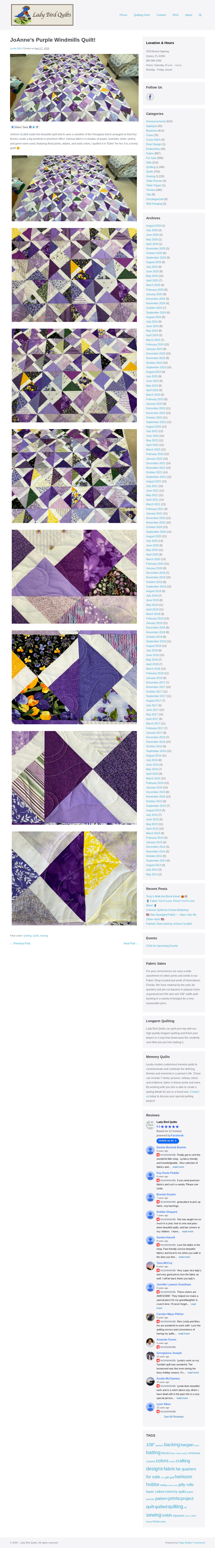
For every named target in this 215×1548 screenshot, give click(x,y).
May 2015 (152, 824)
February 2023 (155, 399)
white (163, 1521)
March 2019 (153, 614)
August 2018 (153, 645)
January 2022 (154, 458)
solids (167, 1515)
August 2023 (153, 371)
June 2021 (152, 490)
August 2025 (153, 262)
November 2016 (155, 741)
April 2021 (152, 499)
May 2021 (152, 495)
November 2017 (155, 687)
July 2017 (152, 705)
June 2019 (152, 600)
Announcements (156, 121)
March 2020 (153, 559)
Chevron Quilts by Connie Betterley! (167, 910)
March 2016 (153, 778)
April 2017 (152, 719)
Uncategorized (155, 199)
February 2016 (155, 783)
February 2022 (155, 454)
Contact (161, 15)
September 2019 (156, 586)
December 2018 (155, 627)
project (187, 1498)
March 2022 (153, 449)
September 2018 (156, 641)
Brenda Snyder (166, 1194)
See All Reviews (174, 1416)
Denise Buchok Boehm (171, 1147)
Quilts (36, 935)
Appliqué (151, 126)
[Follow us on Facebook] (150, 97)
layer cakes (155, 1491)
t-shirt (193, 1515)
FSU (162, 1478)
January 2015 (154, 842)
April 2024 (152, 335)
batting (153, 1452)
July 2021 (152, 486)
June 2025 (152, 271)
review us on (166, 1140)
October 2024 (154, 307)
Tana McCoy (164, 1263)
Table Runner (154, 180)
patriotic (150, 1499)
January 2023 (154, 403)
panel (190, 1492)
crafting (183, 1460)
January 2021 (154, 513)
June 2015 (152, 819)
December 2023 (155, 353)
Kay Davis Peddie (168, 1173)
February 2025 (155, 289)
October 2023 (154, 362)
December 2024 (155, 298)
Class (149, 135)
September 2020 (156, 531)
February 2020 (155, 563)
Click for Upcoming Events (162, 945)
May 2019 (152, 604)
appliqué (159, 1445)
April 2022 (152, 445)
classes (150, 1461)
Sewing (44, 935)
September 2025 (156, 257)
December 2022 (155, 408)
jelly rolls (186, 1484)
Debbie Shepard (167, 1211)
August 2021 (153, 481)
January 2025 (154, 294)
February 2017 (155, 728)
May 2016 (152, 769)
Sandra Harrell (166, 1237)
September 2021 (156, 476)
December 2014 (155, 846)
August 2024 (153, 317)
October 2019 (154, 582)
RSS (175, 15)
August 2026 (153, 225)
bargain (187, 1444)
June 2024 (152, 326)
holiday (164, 1485)
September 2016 (156, 751)
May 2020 (152, 550)
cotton (172, 1461)
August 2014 (153, 865)
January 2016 (154, 787)
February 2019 (155, 618)
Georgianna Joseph (169, 1353)
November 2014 (155, 851)
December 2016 (155, 737)
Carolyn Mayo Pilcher (170, 1314)
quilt (150, 1506)
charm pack (181, 1453)
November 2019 (155, 577)
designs (154, 1468)
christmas (194, 1453)
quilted (161, 1506)
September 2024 (156, 312)
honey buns (173, 1485)
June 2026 (152, 234)
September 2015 (156, 805)
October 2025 (154, 253)
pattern (161, 1498)
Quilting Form (142, 15)
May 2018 (152, 659)
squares (178, 1515)
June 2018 (152, 655)
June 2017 (152, 709)
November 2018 (155, 632)
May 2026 (152, 239)
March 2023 (153, 394)
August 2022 (153, 426)
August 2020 (153, 536)
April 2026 (152, 244)
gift (167, 1477)
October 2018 (154, 636)
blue (172, 1453)
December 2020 (155, 518)
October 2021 (154, 472)
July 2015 (152, 814)
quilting (175, 1506)
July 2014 (152, 869)
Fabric (150, 153)
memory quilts (175, 1491)
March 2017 (153, 723)
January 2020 (154, 568)
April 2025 (152, 280)
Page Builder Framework (192, 1542)
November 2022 (155, 413)
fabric (169, 1468)
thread (149, 1522)
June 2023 (152, 381)
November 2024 (155, 303)
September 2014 (156, 860)
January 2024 (154, 349)
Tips (148, 194)
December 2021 (155, 463)
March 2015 (153, 833)
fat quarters (186, 1469)
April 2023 (152, 390)
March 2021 (153, 504)
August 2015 (153, 810)
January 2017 (154, 732)
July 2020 (152, 540)
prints (174, 1498)
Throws (150, 190)
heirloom (183, 1476)
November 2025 (155, 248)
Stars (187, 1516)
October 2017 (154, 691)
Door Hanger (154, 144)
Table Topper (154, 185)
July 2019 (152, 595)
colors (162, 1460)
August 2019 (153, 591)
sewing (153, 1515)
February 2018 (155, 673)
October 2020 (154, 527)
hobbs (152, 1484)
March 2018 (153, 668)
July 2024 (152, 321)
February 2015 (155, 837)
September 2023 (156, 367)
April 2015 (152, 828)
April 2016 (152, 773)
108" (150, 1444)
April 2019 (152, 609)
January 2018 (154, 678)
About (188, 15)
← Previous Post (20, 943)
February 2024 (155, 344)
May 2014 (152, 874)
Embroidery (153, 149)
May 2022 (152, 440)
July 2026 (152, 230)
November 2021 (155, 467)
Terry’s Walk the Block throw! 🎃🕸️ (167, 896)
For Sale (151, 158)
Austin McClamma (168, 1378)
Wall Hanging (154, 203)
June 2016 (152, 764)
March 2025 (153, 285)
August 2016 (153, 755)
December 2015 (155, 792)
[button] (200, 15)
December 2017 (155, 682)
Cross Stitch (153, 139)
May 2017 (152, 714)
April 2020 (152, 554)
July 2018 (152, 650)
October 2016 (154, 746)
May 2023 (152, 385)
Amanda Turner (166, 1339)
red (185, 1507)
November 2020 (155, 522)
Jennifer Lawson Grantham (174, 1284)
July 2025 (152, 266)
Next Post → (131, 943)
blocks (165, 1453)
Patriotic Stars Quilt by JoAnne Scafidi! (169, 923)
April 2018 (152, 664)
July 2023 (152, 376)
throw (156, 1521)
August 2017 (153, 700)
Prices (123, 15)
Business (151, 130)
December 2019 (155, 572)
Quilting (28, 935)
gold (172, 1477)
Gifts (149, 162)
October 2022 (154, 417)
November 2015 (155, 796)
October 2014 (154, 856)
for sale (153, 1476)
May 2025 (152, 276)
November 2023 (155, 358)
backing (172, 1444)
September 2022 (156, 422)
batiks (196, 1446)
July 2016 (152, 760)
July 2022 (152, 431)
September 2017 (156, 696)
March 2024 (153, 340)
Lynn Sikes (164, 1404)
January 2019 (154, 623)
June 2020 (152, 545)
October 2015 (154, 801)
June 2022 (152, 435)
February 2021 (155, 509)
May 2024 (152, 330)
